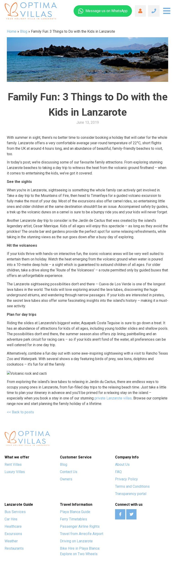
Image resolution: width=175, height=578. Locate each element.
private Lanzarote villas (113, 398)
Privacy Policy (126, 479)
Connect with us (129, 504)
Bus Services (15, 512)
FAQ (118, 472)
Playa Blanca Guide (75, 512)
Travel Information (76, 504)
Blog (23, 31)
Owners (66, 479)
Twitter (131, 514)
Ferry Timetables (73, 519)
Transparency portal (130, 494)
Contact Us (68, 472)
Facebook (120, 514)
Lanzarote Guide (19, 504)
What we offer (17, 457)
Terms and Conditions (132, 486)
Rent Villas (13, 464)
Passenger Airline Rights (80, 526)
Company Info (127, 457)
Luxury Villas (15, 472)
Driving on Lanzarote (76, 541)
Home (11, 31)
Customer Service (76, 457)
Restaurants (14, 548)
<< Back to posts (20, 412)
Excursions (13, 534)
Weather (11, 541)
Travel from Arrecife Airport (81, 534)
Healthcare (13, 526)
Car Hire (11, 519)
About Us (122, 464)
